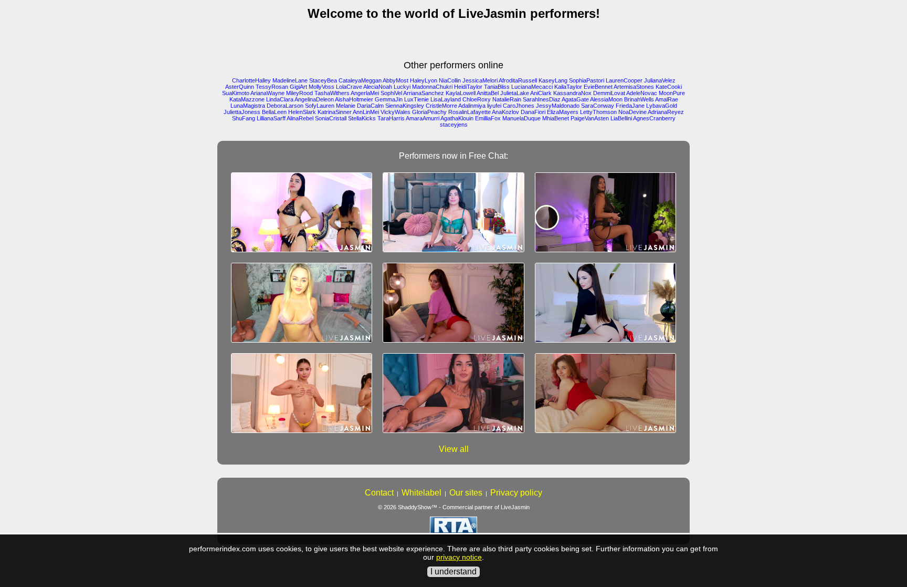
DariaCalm (370, 105)
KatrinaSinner (335, 112)
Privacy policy (516, 492)
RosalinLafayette (469, 112)
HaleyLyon (423, 80)
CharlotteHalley (251, 80)
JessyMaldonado (557, 105)
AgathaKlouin (456, 118)
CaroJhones (518, 105)
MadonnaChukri (432, 87)
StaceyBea (323, 80)
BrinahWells (639, 99)
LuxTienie (416, 99)
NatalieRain (506, 99)
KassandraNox (572, 93)
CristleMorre (441, 105)
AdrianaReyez (666, 112)
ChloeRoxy (476, 99)
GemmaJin (389, 99)
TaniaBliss (497, 87)
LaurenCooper (624, 80)
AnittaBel (488, 93)
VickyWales (395, 112)
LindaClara (279, 99)
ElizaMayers (562, 112)
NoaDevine (632, 112)
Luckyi (402, 87)
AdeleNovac (641, 93)
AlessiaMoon (606, 99)
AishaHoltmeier (354, 99)
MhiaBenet (555, 118)
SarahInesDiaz (542, 99)
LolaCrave (349, 87)
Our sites (465, 492)
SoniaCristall (330, 118)
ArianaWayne (267, 93)
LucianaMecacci (532, 87)
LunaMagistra (247, 105)
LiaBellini (621, 118)
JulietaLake (514, 93)
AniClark (541, 93)
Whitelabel (421, 492)
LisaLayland (445, 99)
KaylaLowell (461, 93)
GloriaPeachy (429, 112)
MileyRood (299, 93)
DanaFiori (533, 112)
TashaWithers (332, 93)
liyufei (494, 105)
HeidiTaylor (468, 87)
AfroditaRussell (518, 80)
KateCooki (669, 87)
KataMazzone (247, 99)
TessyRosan (272, 87)
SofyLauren (319, 105)
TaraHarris (391, 118)
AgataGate (575, 99)
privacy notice (459, 557)
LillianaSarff (271, 118)
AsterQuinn (239, 87)
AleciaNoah (377, 87)
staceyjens (454, 124)
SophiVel (391, 93)
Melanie (345, 105)
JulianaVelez (660, 80)
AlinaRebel (300, 118)
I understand (453, 571)
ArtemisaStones (634, 87)
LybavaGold (661, 105)
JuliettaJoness (242, 112)
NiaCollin (450, 80)
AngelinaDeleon (314, 99)
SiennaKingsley (404, 105)
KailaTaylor (568, 87)
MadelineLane (290, 80)
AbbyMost (395, 80)
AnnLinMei (366, 112)
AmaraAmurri (422, 118)
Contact (379, 492)
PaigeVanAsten (590, 118)
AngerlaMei (365, 93)
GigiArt (298, 87)
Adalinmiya (472, 105)
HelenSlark (302, 112)
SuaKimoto (235, 93)
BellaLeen (274, 112)
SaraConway (597, 105)
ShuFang (243, 118)
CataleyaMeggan (360, 80)
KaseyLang (553, 80)
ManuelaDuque (521, 118)
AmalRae (666, 99)
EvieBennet (598, 87)
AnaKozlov (505, 112)
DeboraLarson (285, 105)
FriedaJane (630, 105)
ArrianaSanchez (423, 93)
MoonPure (672, 93)
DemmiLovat (609, 93)
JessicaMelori (480, 80)
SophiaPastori (586, 80)
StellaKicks (362, 118)
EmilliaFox (488, 118)
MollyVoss (321, 87)
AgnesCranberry (654, 118)
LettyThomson (598, 112)
